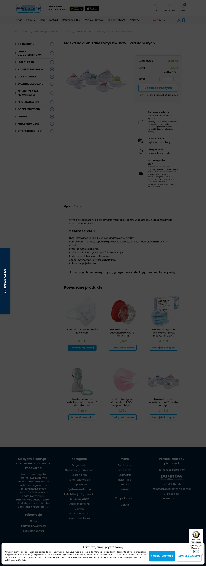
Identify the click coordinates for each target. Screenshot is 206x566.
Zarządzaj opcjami (189, 556)
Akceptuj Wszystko (162, 556)
